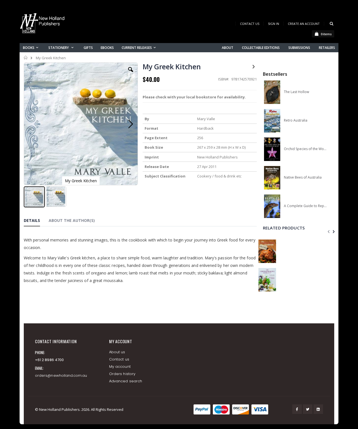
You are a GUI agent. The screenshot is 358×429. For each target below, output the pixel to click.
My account (120, 366)
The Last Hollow (296, 92)
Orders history (122, 373)
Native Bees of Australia (303, 177)
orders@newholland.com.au (61, 375)
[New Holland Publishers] (43, 24)
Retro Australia (295, 120)
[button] (131, 74)
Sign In (273, 24)
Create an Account (304, 24)
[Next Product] (254, 66)
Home (26, 57)
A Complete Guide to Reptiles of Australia (305, 206)
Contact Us (249, 24)
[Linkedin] (318, 409)
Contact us (119, 359)
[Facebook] (297, 409)
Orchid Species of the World (305, 149)
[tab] (36, 221)
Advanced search (125, 381)
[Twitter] (307, 409)
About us (117, 352)
